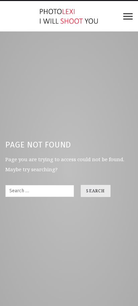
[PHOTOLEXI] (69, 16)
